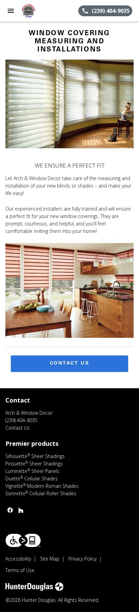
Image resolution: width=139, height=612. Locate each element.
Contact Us (69, 363)
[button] (11, 11)
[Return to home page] (42, 11)
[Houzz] (21, 510)
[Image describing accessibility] (23, 540)
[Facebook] (10, 510)
